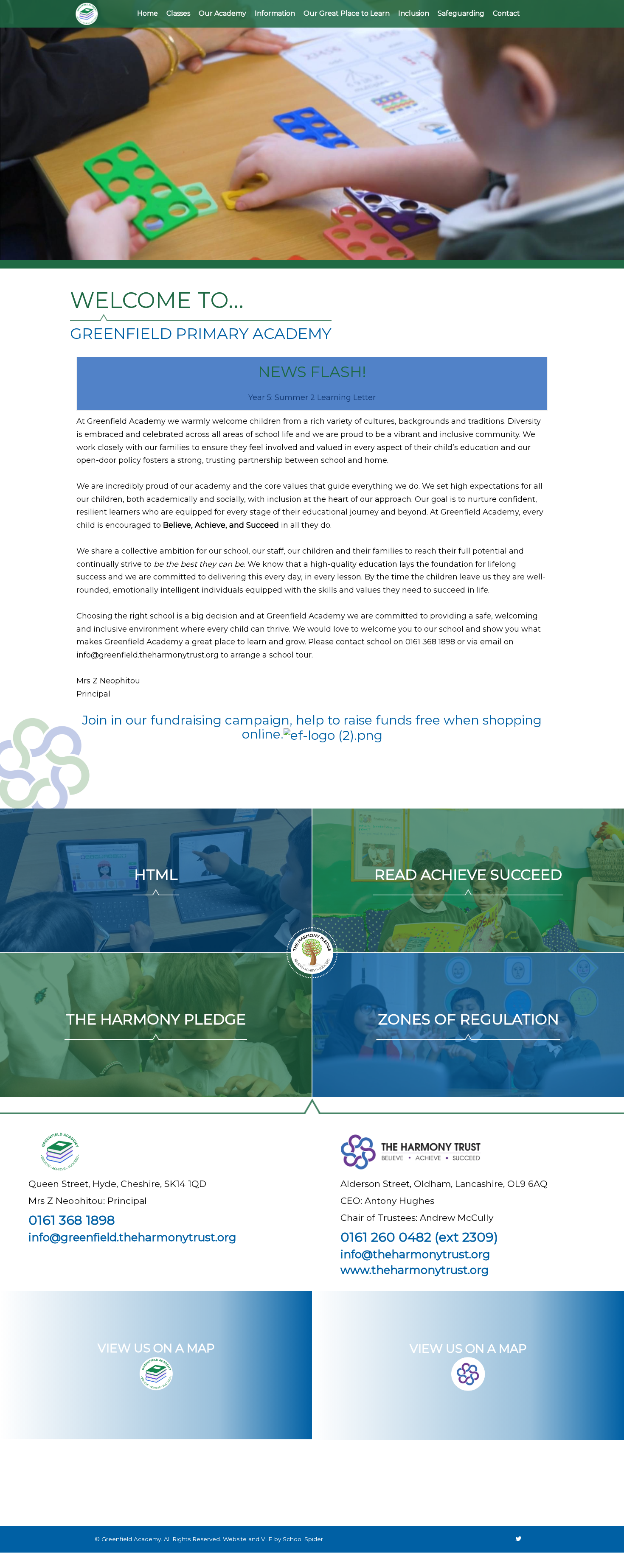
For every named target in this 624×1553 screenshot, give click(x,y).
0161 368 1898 (71, 1220)
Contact (506, 13)
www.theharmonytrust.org (414, 1270)
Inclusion (413, 13)
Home (147, 13)
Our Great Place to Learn (347, 13)
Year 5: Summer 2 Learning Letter (312, 397)
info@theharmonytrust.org (415, 1254)
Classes (178, 13)
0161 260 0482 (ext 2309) (419, 1237)
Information (275, 13)
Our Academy (222, 13)
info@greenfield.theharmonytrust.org (147, 655)
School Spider (303, 1539)
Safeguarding (461, 13)
